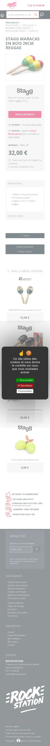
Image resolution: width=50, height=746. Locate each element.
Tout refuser (26, 385)
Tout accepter (26, 380)
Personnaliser (25, 391)
